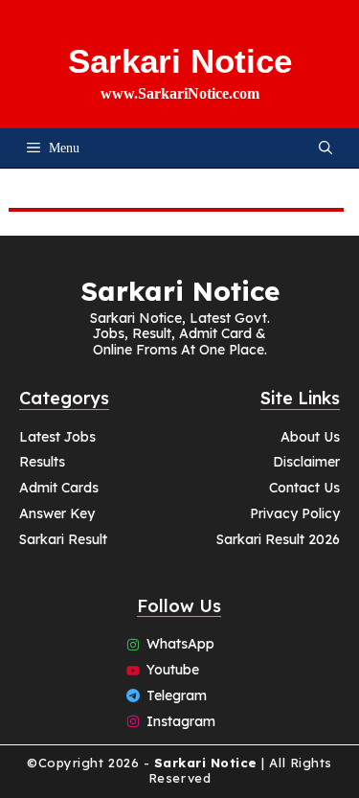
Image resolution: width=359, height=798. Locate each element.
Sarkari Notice (180, 61)
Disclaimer (306, 461)
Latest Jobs (57, 436)
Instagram (180, 721)
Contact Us (304, 487)
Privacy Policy (295, 513)
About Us (310, 436)
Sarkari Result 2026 (278, 539)
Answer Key (57, 513)
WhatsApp (180, 643)
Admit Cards (59, 487)
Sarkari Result (63, 539)
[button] (325, 148)
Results (42, 461)
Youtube (172, 669)
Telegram (176, 695)
